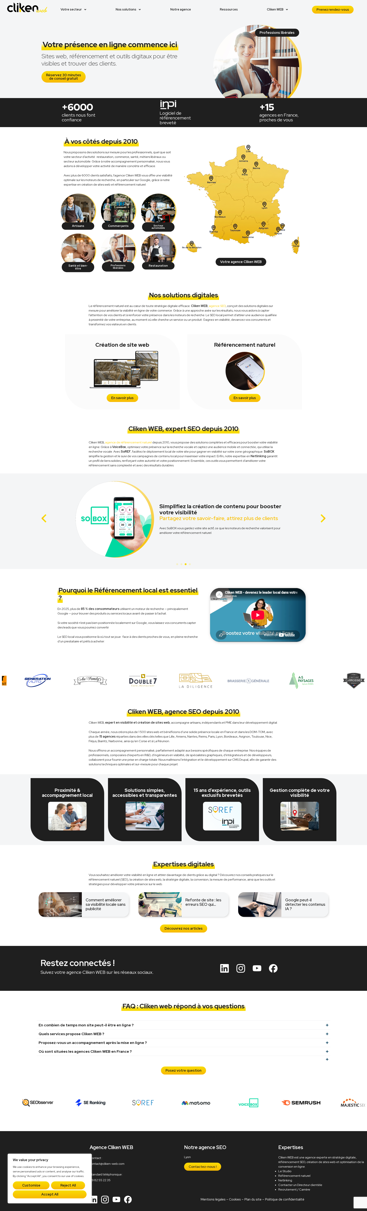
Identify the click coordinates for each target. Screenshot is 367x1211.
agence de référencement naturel (128, 442)
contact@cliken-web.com (107, 1164)
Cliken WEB (275, 9)
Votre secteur (71, 9)
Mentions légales (213, 1199)
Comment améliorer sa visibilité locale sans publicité (106, 904)
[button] (44, 518)
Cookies (235, 1199)
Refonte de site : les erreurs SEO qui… (203, 902)
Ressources (229, 9)
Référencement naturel (294, 1176)
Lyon (187, 1157)
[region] (50, 1178)
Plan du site (252, 1199)
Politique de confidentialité (284, 1199)
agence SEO (217, 306)
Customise (31, 1185)
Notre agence (180, 9)
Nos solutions (126, 9)
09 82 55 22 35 (100, 1180)
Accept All (49, 1194)
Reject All (68, 1185)
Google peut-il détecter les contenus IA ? (305, 904)
